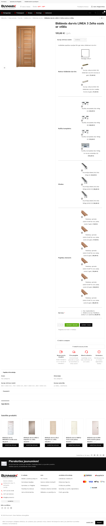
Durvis (20, 18)
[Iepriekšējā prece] (100, 18)
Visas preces (12, 18)
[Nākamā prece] (104, 18)
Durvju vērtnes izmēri (64, 39)
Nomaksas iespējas (27, 482)
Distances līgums (64, 482)
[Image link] (9, 476)
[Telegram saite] (103, 455)
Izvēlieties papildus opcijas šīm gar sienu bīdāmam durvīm (77, 45)
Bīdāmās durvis (38, 18)
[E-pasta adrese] (94, 455)
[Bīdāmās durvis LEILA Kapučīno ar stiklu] (53, 428)
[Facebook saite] (91, 455)
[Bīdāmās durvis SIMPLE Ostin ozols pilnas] (74, 428)
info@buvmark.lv (8, 497)
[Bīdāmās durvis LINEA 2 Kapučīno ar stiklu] (32, 428)
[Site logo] (8, 6)
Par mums (44, 478)
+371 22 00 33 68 (8, 490)
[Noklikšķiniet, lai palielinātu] (4, 68)
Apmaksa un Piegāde (28, 485)
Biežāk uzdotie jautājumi (29, 478)
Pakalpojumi (45, 485)
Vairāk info (90, 522)
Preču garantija (63, 492)
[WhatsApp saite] (100, 455)
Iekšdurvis (27, 18)
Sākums (3, 18)
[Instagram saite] (5, 508)
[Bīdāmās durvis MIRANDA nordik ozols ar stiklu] (10, 428)
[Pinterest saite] (97, 455)
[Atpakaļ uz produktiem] (102, 18)
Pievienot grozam (71, 325)
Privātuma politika (64, 485)
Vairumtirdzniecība (27, 492)
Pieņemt (99, 522)
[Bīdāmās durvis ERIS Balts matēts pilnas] (95, 428)
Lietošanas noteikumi (65, 478)
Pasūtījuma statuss (27, 489)
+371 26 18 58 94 (8, 494)
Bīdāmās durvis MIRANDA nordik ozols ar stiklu (9, 439)
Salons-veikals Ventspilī (48, 482)
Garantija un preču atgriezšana (69, 489)
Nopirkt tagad (86, 325)
